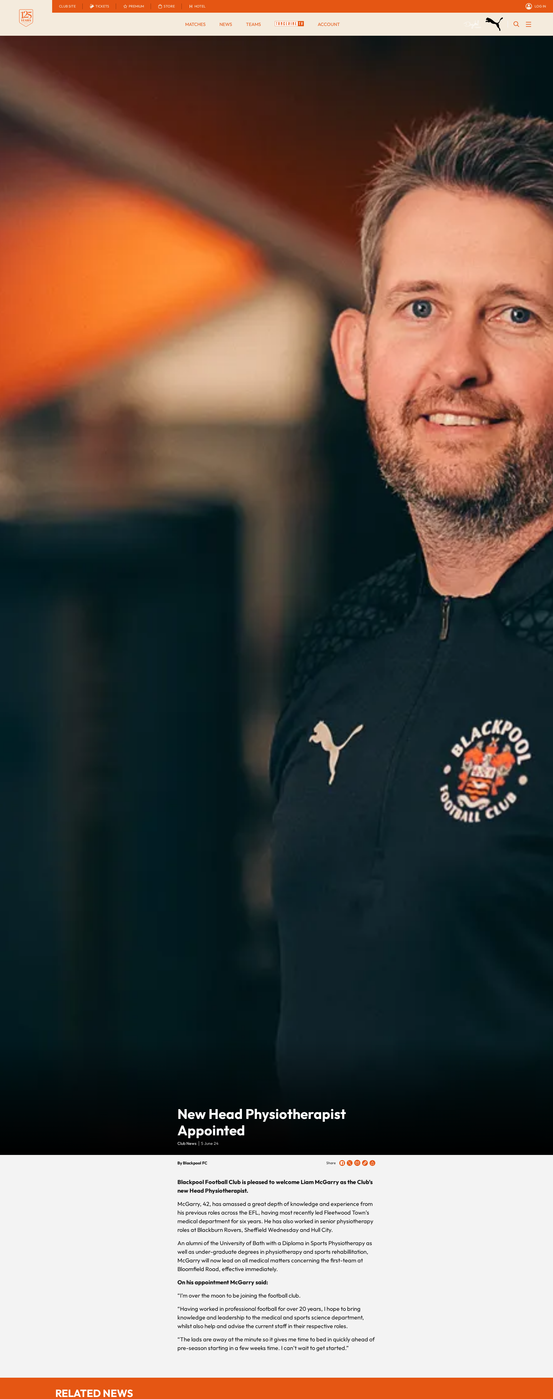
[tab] (67, 6)
